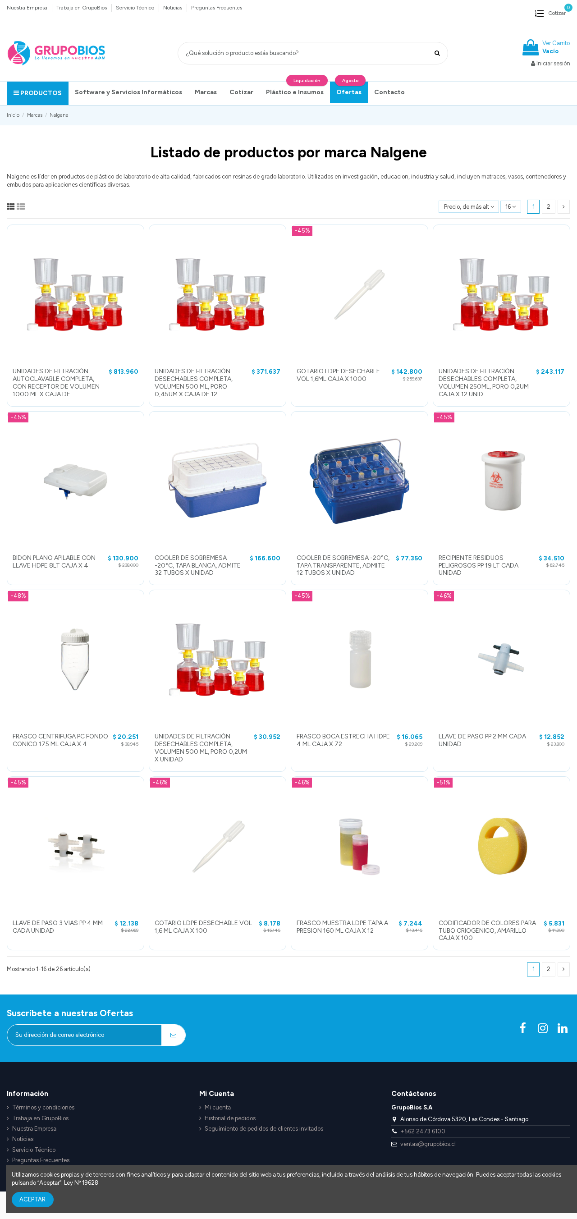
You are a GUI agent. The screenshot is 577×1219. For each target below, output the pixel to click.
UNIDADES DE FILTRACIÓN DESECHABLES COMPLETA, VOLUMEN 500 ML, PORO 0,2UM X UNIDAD (201, 748)
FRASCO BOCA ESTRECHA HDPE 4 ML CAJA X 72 (343, 740)
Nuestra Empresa (28, 8)
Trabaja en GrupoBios (82, 8)
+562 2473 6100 (422, 1131)
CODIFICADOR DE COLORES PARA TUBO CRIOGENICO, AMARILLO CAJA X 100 (487, 930)
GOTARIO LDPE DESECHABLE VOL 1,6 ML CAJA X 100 (203, 927)
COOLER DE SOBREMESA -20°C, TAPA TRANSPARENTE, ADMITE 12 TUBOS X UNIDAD (343, 565)
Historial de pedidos (230, 1118)
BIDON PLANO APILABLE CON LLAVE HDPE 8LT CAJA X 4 (54, 561)
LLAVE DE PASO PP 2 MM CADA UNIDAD (482, 740)
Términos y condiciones (43, 1107)
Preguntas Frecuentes (216, 8)
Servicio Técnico (136, 8)
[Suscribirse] (173, 1035)
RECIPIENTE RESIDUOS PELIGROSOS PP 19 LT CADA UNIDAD (478, 565)
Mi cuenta (218, 1107)
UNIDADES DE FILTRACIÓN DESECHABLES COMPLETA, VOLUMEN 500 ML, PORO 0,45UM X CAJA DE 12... (194, 382)
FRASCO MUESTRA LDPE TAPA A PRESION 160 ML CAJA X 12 (342, 927)
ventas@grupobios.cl (428, 1144)
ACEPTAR (32, 1199)
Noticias (173, 8)
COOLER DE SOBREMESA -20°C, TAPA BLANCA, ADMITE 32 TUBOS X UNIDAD (198, 565)
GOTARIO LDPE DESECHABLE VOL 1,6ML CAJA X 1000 (338, 375)
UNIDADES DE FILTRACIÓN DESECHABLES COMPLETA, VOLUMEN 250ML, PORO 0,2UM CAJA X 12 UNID (484, 382)
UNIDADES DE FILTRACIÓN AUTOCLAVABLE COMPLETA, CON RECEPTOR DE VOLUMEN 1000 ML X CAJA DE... (56, 382)
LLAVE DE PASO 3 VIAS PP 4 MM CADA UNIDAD (58, 927)
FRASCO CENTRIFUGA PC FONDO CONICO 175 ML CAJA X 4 (60, 740)
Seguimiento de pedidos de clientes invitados (264, 1128)
